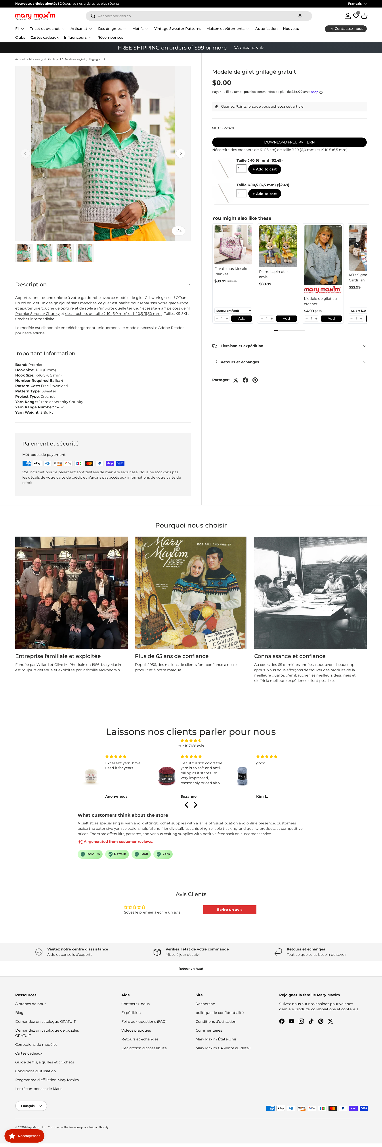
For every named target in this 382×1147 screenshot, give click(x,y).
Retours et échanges (140, 1039)
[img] (191, 740)
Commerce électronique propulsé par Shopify (78, 1127)
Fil (17, 29)
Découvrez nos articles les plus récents (141, 4)
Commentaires (209, 1030)
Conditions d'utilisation (35, 1071)
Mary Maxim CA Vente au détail (223, 1048)
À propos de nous (30, 1004)
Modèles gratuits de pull (45, 59)
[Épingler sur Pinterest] (255, 380)
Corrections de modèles (36, 1044)
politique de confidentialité (220, 1013)
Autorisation (266, 29)
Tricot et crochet (45, 29)
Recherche (205, 1004)
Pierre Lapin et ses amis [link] (275, 274)
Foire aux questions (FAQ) (143, 1021)
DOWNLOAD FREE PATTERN (289, 142)
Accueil (20, 59)
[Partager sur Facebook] (245, 380)
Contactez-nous (135, 1004)
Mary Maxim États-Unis (216, 1039)
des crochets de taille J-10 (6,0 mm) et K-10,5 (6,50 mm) (113, 314)
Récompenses (110, 37)
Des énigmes (110, 29)
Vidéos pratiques (136, 1030)
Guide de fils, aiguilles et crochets (44, 1062)
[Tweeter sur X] (236, 380)
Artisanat (79, 29)
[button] (300, 16)
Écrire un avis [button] (230, 910)
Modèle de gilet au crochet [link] (320, 301)
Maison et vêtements (225, 29)
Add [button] (241, 318)
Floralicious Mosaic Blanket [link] (230, 271)
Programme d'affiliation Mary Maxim (47, 1080)
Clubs (20, 37)
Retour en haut (191, 969)
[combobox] (199, 16)
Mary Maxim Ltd (35, 1127)
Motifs (137, 29)
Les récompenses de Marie (39, 1089)
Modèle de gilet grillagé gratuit (85, 59)
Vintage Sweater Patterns (177, 29)
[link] (233, 244)
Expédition (131, 1013)
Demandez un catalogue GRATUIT (45, 1021)
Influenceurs (75, 37)
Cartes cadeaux (45, 37)
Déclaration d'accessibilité (144, 1048)
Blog (19, 1013)
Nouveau (291, 29)
